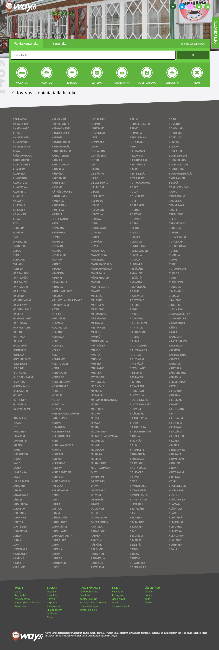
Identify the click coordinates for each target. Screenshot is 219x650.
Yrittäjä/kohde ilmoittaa (93, 602)
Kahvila (51, 599)
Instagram (118, 595)
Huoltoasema (54, 609)
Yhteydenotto (22, 599)
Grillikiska (52, 613)
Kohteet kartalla (88, 599)
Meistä (18, 591)
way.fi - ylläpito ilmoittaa (28, 602)
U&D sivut (62, 12)
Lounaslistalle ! (120, 606)
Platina (148, 602)
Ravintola (52, 595)
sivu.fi (115, 602)
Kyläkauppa (53, 606)
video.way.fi (118, 599)
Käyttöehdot (21, 595)
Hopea (148, 595)
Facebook (117, 591)
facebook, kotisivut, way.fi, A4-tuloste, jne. (61, 35)
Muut (50, 617)
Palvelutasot (21, 606)
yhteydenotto (215, 32)
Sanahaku (85, 595)
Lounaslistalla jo (89, 606)
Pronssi (149, 591)
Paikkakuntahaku (89, 591)
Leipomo (52, 602)
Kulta (147, 599)
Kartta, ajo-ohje (88, 609)
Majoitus (52, 591)
